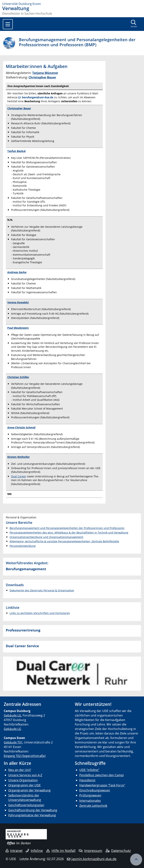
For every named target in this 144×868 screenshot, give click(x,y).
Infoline (37, 850)
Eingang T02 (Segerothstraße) (25, 756)
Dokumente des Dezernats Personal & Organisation (42, 590)
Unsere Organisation (23, 780)
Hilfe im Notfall (64, 850)
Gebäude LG (12, 715)
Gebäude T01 (13, 742)
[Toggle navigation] (8, 24)
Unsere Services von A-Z (25, 775)
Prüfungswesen (90, 795)
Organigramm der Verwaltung (29, 790)
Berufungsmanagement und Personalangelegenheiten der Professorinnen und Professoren (67, 528)
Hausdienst (87, 780)
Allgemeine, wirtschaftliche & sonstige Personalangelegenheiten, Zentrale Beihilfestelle (64, 541)
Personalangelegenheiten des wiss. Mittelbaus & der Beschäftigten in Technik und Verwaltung (69, 532)
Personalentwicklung (23, 546)
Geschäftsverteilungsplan (26, 805)
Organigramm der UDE (24, 785)
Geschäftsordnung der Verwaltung (32, 810)
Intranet (16, 850)
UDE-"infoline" (89, 770)
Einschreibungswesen (94, 790)
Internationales (90, 801)
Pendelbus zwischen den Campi (101, 775)
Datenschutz (121, 850)
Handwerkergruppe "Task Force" (102, 785)
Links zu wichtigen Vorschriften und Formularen (40, 613)
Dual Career (18, 476)
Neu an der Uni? (19, 770)
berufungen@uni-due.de (37, 97)
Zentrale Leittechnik (93, 806)
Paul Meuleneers (18, 328)
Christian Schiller (18, 377)
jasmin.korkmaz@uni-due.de (93, 859)
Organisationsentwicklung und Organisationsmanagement (46, 537)
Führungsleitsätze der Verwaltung (32, 815)
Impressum (93, 850)
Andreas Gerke (16, 272)
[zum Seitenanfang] (136, 860)
